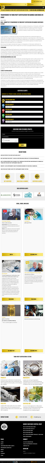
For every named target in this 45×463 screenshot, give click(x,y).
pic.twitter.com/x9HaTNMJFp (9, 320)
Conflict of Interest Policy (29, 453)
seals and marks (27, 436)
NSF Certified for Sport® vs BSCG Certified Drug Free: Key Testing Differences (20, 158)
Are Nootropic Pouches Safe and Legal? (11, 155)
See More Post (33, 254)
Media (2, 449)
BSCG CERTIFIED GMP (28, 430)
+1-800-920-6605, (33, 10)
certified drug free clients (7, 445)
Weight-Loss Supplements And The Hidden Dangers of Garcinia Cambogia (19, 166)
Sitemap (3, 453)
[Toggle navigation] (43, 7)
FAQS (2, 455)
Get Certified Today (38, 1)
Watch (11, 254)
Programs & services (6, 447)
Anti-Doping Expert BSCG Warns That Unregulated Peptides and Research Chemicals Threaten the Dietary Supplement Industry (22, 162)
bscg (2, 443)
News (24, 451)
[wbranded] (15, 462)
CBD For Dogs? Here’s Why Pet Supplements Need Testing (14, 169)
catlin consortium (28, 442)
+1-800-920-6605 (23, 417)
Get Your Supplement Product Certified (33, 434)
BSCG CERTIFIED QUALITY (29, 428)
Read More (11, 299)
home (2, 442)
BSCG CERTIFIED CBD (28, 432)
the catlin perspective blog (30, 443)
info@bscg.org (40, 10)
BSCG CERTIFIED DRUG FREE (29, 426)
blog (2, 451)
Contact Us (26, 445)
